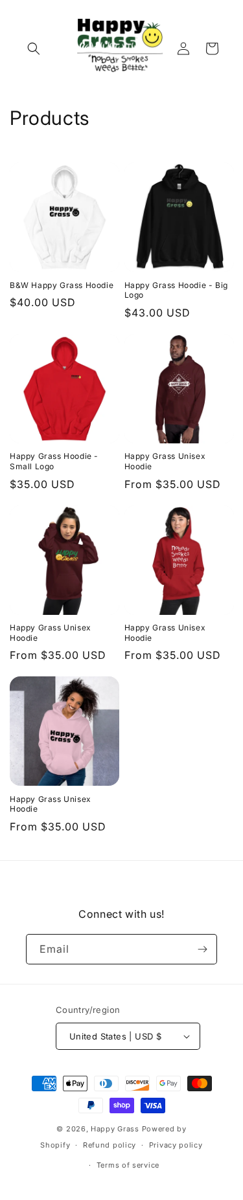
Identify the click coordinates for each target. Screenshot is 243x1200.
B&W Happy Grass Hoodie (61, 285)
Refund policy (109, 1145)
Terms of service (128, 1165)
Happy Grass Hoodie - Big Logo (176, 290)
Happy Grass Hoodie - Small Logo (54, 461)
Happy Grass (115, 1128)
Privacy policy (176, 1145)
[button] (33, 48)
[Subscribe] (202, 949)
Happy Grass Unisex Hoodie (165, 461)
